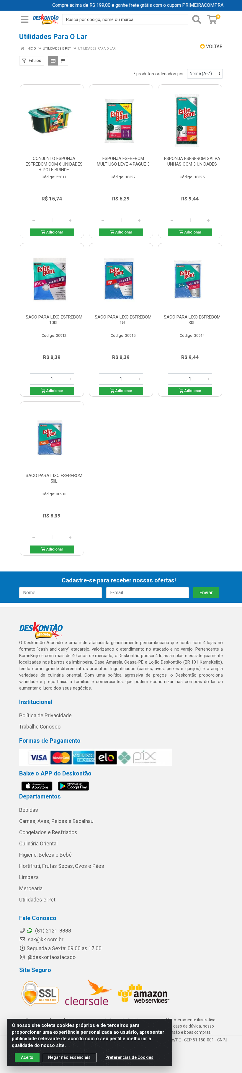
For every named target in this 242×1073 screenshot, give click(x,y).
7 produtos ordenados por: (159, 73)
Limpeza (29, 877)
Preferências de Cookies (129, 1057)
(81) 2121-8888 (52, 931)
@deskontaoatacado (51, 957)
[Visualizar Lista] (63, 61)
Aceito (27, 1057)
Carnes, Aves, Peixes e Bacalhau (56, 821)
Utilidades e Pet (37, 900)
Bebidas (28, 810)
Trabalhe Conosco (39, 727)
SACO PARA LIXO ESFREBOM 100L (54, 319)
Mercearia (30, 888)
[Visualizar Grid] (53, 61)
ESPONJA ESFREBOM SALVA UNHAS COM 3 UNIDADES (192, 161)
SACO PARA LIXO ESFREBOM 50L (54, 478)
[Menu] (24, 19)
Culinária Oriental (38, 844)
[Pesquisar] (196, 19)
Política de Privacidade (45, 715)
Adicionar (54, 232)
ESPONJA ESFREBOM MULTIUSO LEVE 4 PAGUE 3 (123, 161)
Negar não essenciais (69, 1057)
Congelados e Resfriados (48, 832)
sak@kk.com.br (45, 940)
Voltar (214, 46)
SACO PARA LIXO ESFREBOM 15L (123, 319)
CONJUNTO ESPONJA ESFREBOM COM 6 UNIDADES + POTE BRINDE (54, 164)
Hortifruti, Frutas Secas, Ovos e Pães (61, 866)
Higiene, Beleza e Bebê (45, 855)
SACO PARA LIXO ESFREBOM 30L (192, 319)
